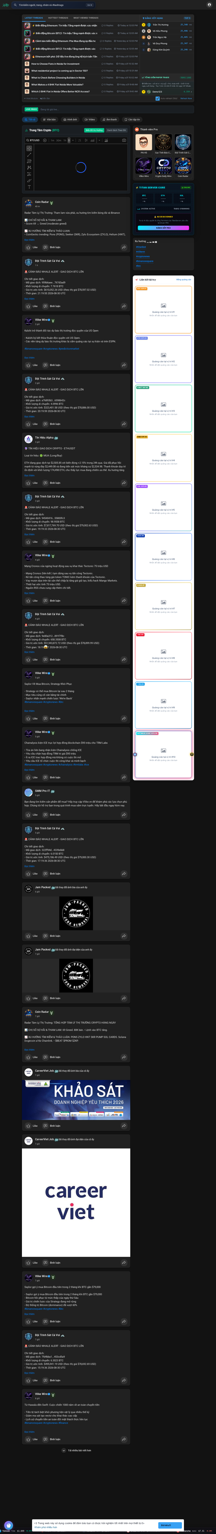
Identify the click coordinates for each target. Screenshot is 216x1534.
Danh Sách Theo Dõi (116, 130)
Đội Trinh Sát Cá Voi (47, 260)
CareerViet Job (44, 1070)
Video (91, 119)
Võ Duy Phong (160, 43)
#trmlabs (78, 764)
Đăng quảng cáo (184, 279)
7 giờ (37, 954)
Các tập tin (134, 119)
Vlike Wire (41, 319)
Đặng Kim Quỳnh (161, 49)
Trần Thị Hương (160, 24)
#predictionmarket (68, 348)
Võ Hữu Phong (160, 31)
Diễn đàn (46, 98)
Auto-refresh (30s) (169, 98)
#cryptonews (50, 348)
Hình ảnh (72, 119)
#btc (60, 702)
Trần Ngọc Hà (159, 37)
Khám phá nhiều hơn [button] (46, 1527)
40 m (37, 206)
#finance (63, 1422)
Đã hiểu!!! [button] (166, 1525)
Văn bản (51, 119)
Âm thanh (111, 119)
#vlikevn (140, 251)
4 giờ (37, 560)
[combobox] (53, 5)
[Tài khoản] (209, 5)
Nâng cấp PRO (163, 228)
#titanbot (141, 247)
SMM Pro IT (42, 790)
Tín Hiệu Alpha (44, 437)
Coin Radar (42, 202)
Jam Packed (42, 887)
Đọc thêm (29, 240)
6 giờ (37, 892)
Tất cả (31, 119)
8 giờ (37, 1398)
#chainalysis (65, 764)
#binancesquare (33, 348)
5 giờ (37, 678)
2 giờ (37, 324)
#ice (86, 764)
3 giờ (37, 442)
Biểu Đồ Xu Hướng (94, 130)
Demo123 (157, 91)
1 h (36, 265)
